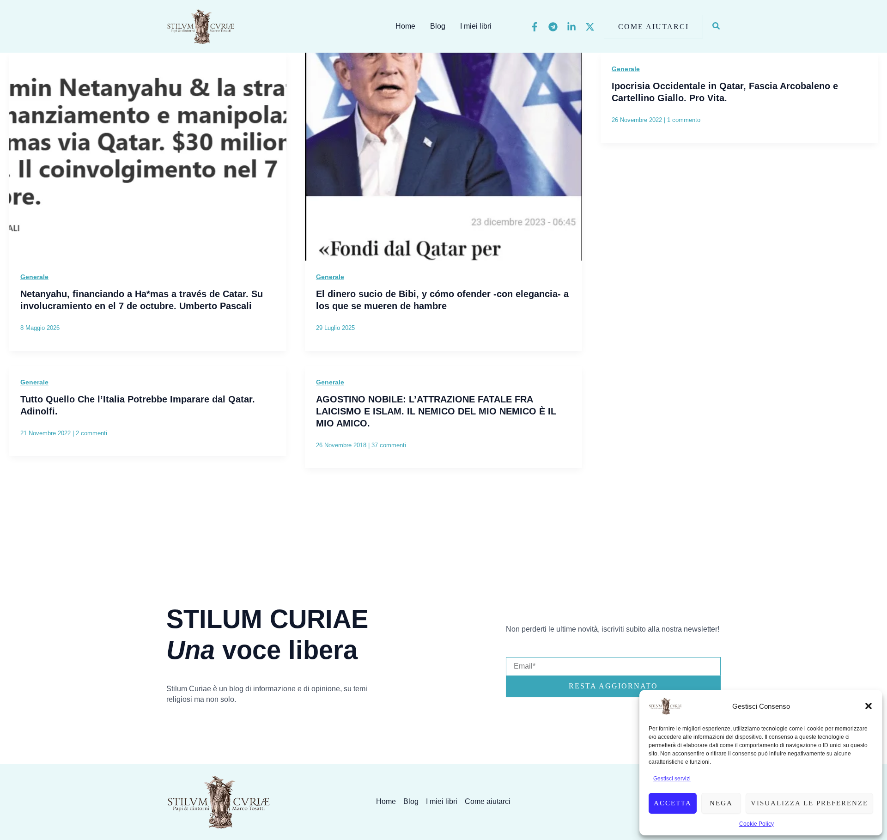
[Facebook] (534, 26)
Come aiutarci (487, 801)
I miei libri (476, 26)
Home (405, 26)
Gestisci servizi (672, 778)
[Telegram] (553, 26)
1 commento (683, 119)
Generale (34, 276)
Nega (721, 803)
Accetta (673, 803)
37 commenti (388, 445)
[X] (590, 26)
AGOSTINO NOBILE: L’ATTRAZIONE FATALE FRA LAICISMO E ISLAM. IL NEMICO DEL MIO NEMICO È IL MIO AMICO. (436, 411)
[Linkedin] (571, 26)
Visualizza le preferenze (809, 803)
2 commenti (91, 433)
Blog (437, 26)
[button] (868, 706)
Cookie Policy (756, 824)
